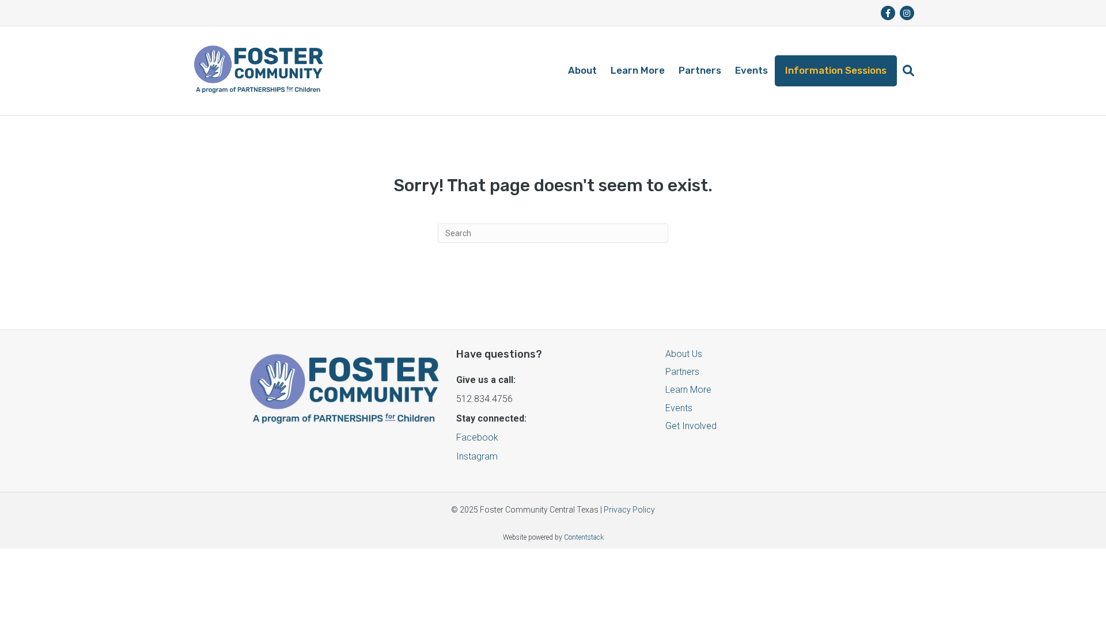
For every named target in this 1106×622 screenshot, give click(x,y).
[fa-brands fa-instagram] (907, 13)
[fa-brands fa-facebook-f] (888, 13)
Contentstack (584, 537)
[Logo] (258, 71)
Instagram (477, 456)
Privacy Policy (629, 509)
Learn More (638, 70)
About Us (683, 353)
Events (751, 70)
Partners (700, 70)
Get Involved (691, 425)
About (582, 70)
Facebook (477, 437)
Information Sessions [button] (836, 70)
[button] (908, 71)
